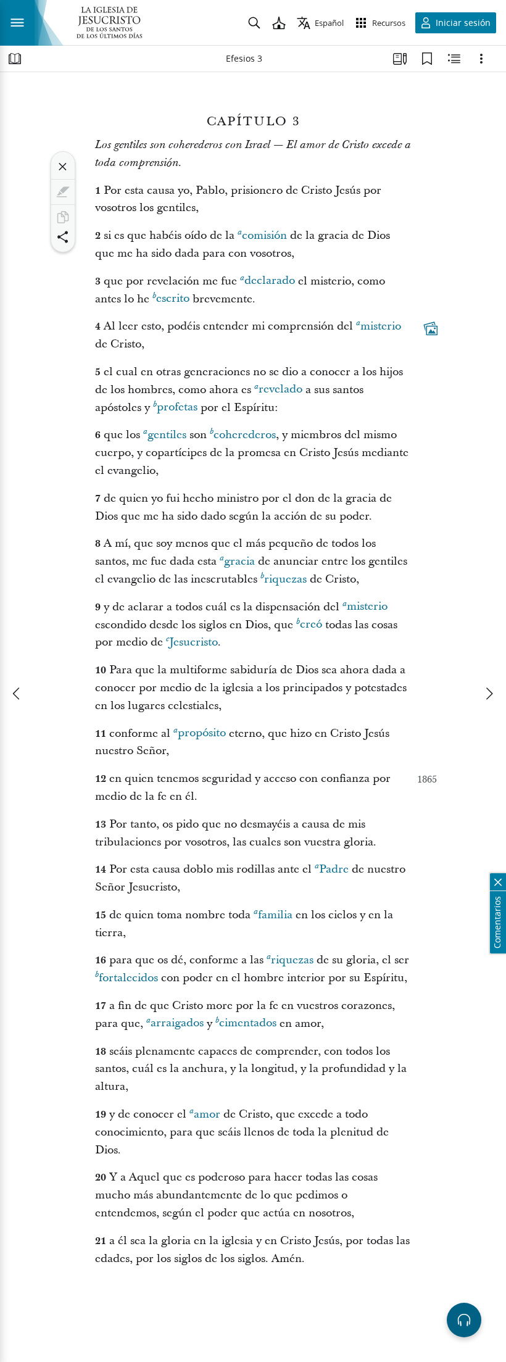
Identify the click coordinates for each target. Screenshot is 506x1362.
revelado (280, 389)
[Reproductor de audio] (464, 1320)
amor (207, 1114)
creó (311, 625)
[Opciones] (481, 58)
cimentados (247, 1023)
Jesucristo (193, 642)
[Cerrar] (63, 166)
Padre (334, 869)
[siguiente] (488, 693)
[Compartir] (63, 237)
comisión (264, 235)
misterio (380, 326)
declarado (269, 281)
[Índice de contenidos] (15, 59)
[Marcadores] (427, 58)
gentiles (166, 434)
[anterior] (17, 693)
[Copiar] (63, 217)
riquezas (285, 579)
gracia (239, 561)
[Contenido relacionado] (454, 58)
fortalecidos (128, 978)
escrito (172, 299)
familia (275, 915)
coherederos (245, 434)
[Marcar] (63, 192)
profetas (177, 407)
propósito (202, 733)
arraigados (177, 1023)
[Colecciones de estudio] (400, 58)
